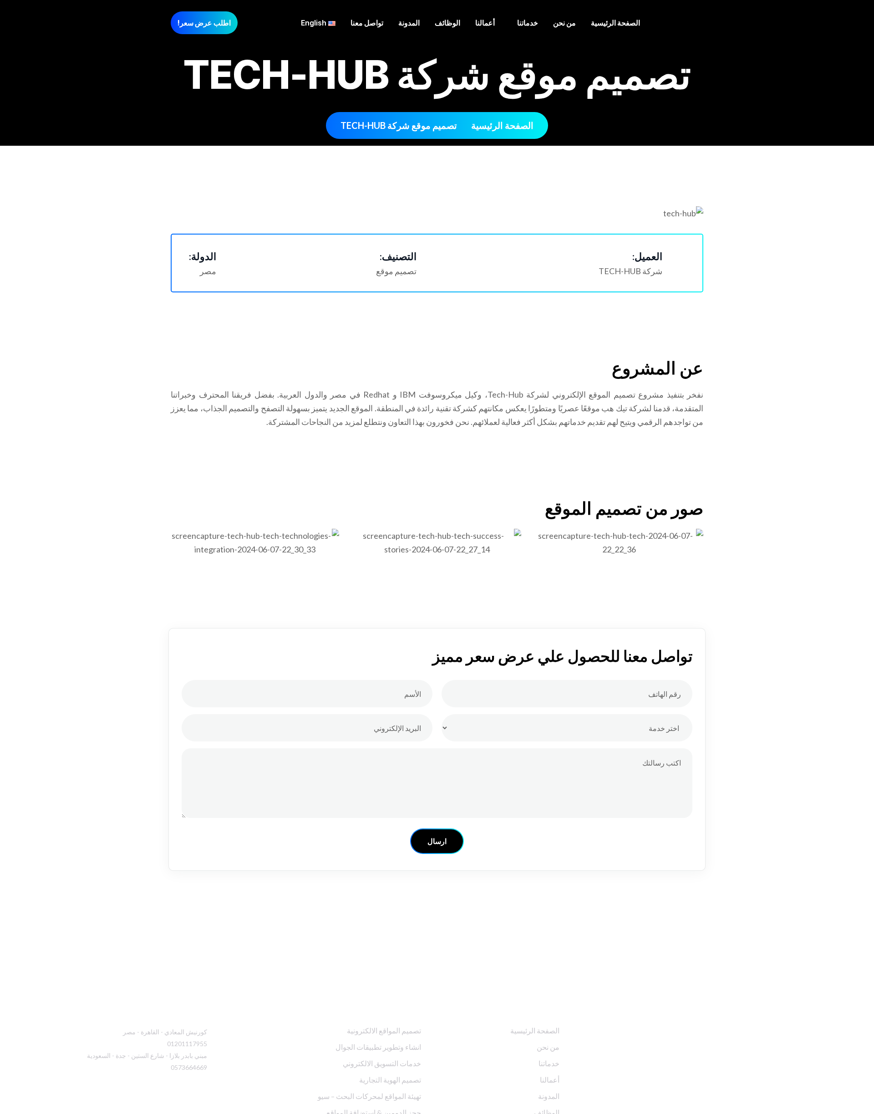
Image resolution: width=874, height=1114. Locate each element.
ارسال (437, 841)
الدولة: (202, 256)
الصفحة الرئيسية (502, 125)
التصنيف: (398, 256)
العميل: (647, 256)
